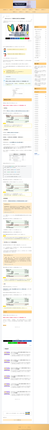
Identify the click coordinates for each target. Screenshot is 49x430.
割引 (14, 94)
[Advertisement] (17, 43)
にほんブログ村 (36, 154)
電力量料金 (14, 92)
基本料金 (14, 91)
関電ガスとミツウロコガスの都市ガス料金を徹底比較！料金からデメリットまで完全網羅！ (40, 71)
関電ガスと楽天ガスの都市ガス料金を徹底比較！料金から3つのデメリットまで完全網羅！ (40, 67)
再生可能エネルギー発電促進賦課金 (18, 93)
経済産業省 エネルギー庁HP (7, 264)
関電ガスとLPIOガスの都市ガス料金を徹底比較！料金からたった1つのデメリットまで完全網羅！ (40, 75)
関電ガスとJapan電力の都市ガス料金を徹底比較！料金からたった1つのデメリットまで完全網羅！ (40, 84)
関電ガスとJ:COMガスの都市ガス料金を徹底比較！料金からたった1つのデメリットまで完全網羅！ (40, 80)
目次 (16, 88)
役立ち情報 (5, 325)
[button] (45, 60)
